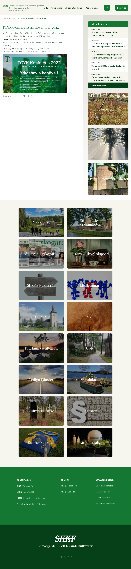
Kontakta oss (92, 8)
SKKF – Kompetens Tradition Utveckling (63, 8)
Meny (120, 8)
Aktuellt (12, 18)
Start (5, 18)
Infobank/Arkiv (98, 85)
